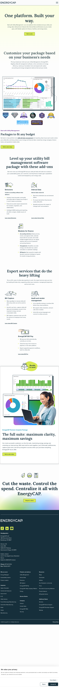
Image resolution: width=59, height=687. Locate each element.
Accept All (53, 684)
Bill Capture (22, 583)
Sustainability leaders (6, 577)
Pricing (21, 591)
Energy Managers (5, 575)
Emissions (22, 580)
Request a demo (30, 500)
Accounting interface (25, 234)
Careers (22, 603)
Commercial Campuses (6, 591)
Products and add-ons (25, 572)
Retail (2, 607)
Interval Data (23, 577)
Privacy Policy (55, 622)
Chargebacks (23, 246)
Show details (53, 680)
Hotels (2, 610)
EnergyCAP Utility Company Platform (28, 588)
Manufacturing (4, 613)
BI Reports (23, 252)
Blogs (40, 575)
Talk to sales (29, 34)
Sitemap (41, 610)
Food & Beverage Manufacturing (8, 602)
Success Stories (24, 596)
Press (40, 586)
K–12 (2, 596)
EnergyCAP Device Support (45, 604)
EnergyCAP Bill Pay (24, 586)
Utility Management (24, 575)
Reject (44, 684)
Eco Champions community (45, 583)
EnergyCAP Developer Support (46, 607)
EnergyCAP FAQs (24, 609)
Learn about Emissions (10, 218)
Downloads (41, 577)
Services (41, 602)
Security (22, 612)
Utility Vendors (4, 599)
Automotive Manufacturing (7, 604)
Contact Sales (23, 606)
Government (4, 593)
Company (22, 601)
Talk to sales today (7, 147)
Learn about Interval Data (37, 218)
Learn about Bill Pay (23, 354)
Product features (43, 591)
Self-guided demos (43, 594)
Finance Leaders (5, 580)
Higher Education (5, 588)
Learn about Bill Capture (11, 323)
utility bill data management (25, 138)
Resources (41, 572)
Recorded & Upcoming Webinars (47, 588)
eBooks (41, 580)
